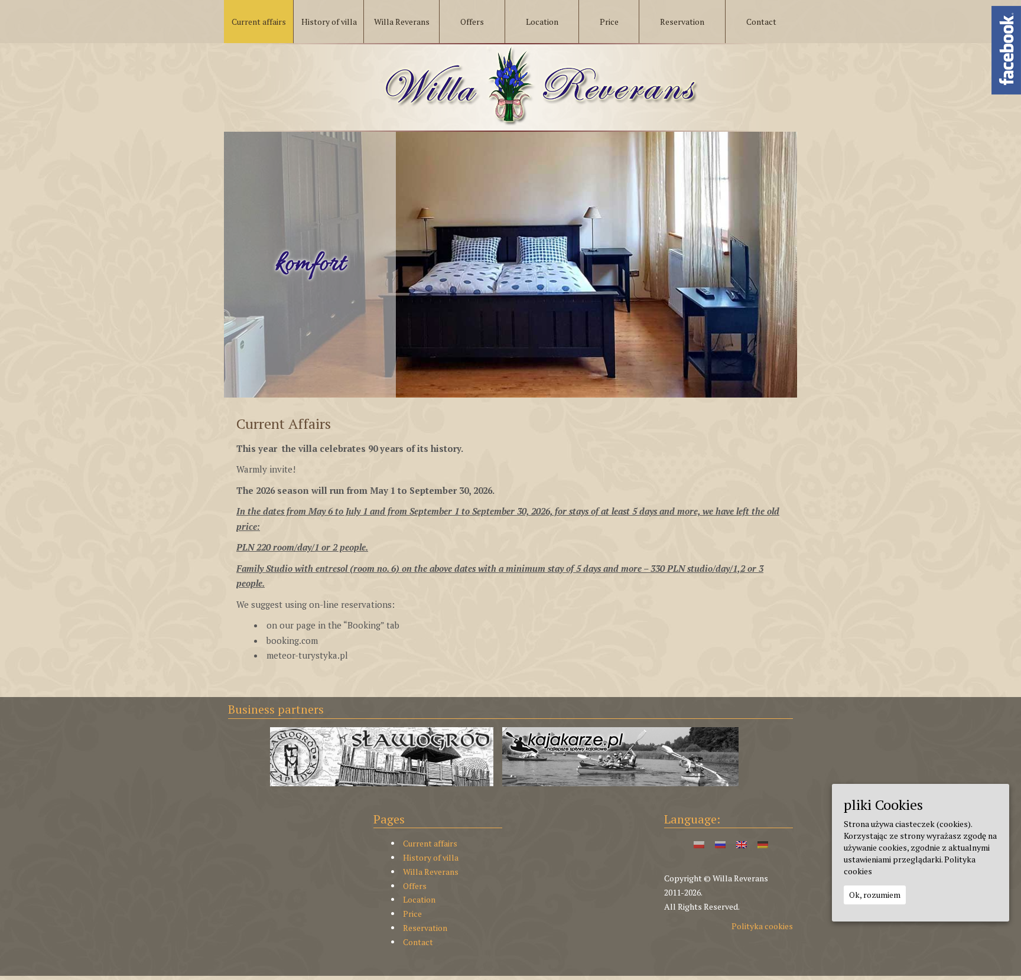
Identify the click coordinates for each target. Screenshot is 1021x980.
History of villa (431, 857)
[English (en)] (741, 843)
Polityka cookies (762, 926)
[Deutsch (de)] (762, 843)
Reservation (425, 927)
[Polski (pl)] (699, 843)
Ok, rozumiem (874, 894)
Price (412, 913)
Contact (418, 942)
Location (419, 899)
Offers (415, 885)
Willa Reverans (431, 871)
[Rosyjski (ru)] (720, 843)
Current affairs (430, 843)
